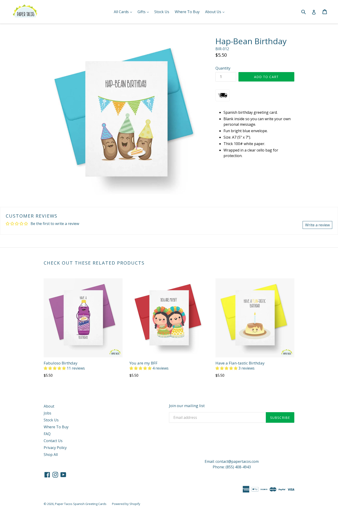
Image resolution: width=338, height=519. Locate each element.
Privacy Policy (55, 447)
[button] (55, 368)
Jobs (47, 413)
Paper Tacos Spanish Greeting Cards (80, 504)
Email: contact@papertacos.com (232, 461)
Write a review (317, 224)
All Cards (124, 11)
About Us (216, 11)
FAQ (47, 433)
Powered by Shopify (126, 504)
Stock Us (161, 11)
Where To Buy (187, 11)
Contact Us (53, 440)
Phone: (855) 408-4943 (232, 466)
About (49, 406)
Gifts (144, 11)
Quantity (222, 68)
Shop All (51, 454)
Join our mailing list (187, 405)
